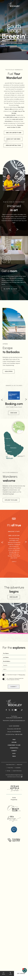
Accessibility (18, 767)
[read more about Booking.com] (14, 395)
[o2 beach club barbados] (14, 808)
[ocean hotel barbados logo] (14, 791)
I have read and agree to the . (16, 674)
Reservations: (14, 720)
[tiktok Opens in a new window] (22, 710)
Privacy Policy (22, 674)
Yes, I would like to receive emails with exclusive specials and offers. (15, 679)
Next (17, 230)
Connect (14, 750)
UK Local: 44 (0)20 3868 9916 (14, 731)
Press (14, 756)
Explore (14, 742)
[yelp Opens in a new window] (19, 710)
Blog (14, 753)
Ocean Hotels (14, 748)
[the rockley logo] (14, 829)
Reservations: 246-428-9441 (14, 729)
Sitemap (8, 770)
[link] (13, 597)
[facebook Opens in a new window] (6, 710)
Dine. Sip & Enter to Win (13, 132)
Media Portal (19, 764)
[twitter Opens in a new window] (9, 710)
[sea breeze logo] (14, 818)
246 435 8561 (16, 726)
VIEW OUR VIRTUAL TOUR (13, 145)
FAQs (14, 739)
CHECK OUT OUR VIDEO (13, 139)
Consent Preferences (17, 770)
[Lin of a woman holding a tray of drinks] (14, 618)
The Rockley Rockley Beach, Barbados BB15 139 (14, 717)
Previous (10, 230)
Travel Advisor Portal (10, 764)
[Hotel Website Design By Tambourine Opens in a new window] (14, 777)
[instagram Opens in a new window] (12, 710)
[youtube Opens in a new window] (16, 710)
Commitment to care (14, 745)
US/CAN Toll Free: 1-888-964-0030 (14, 734)
